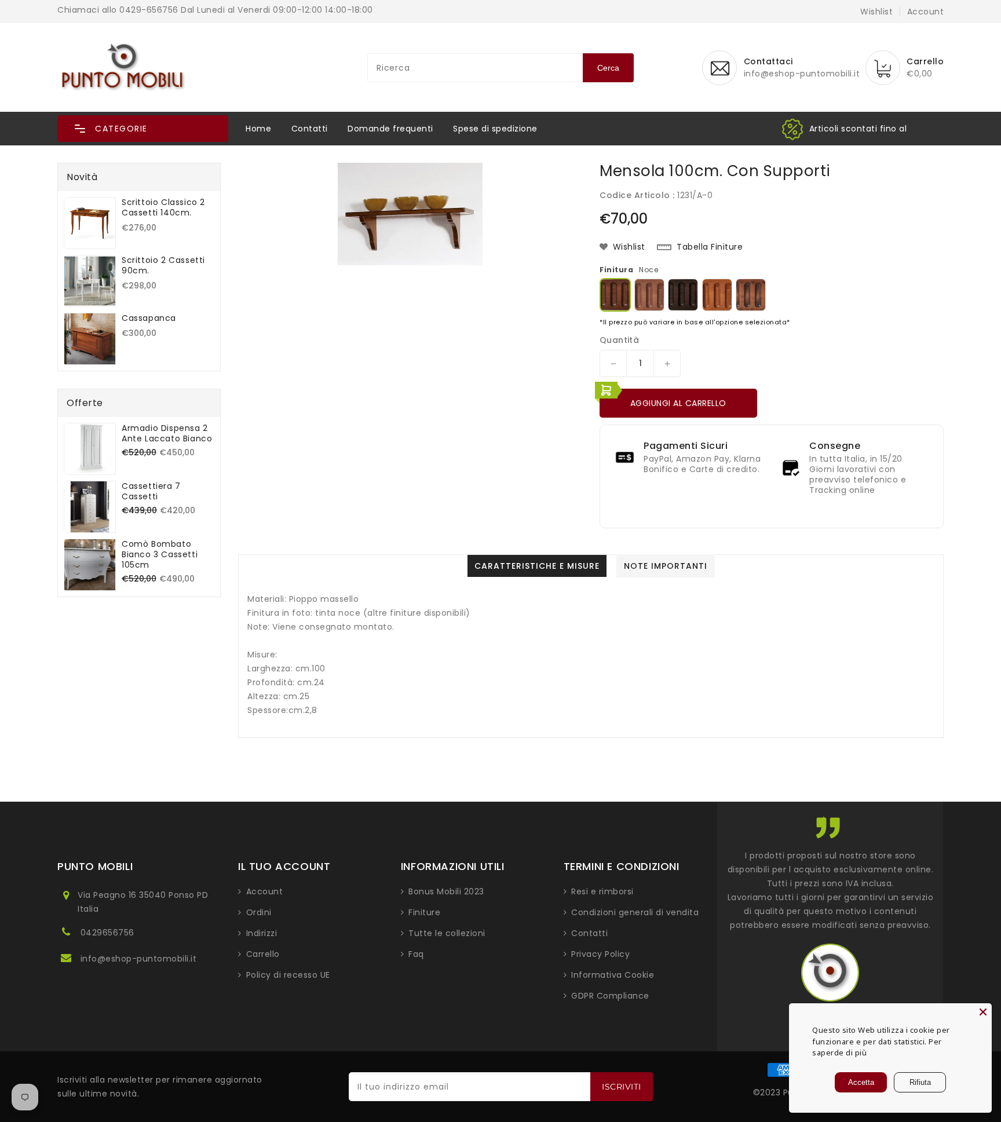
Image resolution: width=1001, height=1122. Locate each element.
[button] (142, 128)
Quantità (619, 340)
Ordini (259, 912)
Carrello (263, 954)
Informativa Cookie (612, 975)
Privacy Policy (600, 954)
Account (264, 891)
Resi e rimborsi (602, 891)
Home (258, 128)
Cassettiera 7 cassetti (151, 491)
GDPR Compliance (610, 996)
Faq (416, 954)
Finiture (424, 912)
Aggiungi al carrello (678, 403)
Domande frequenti (390, 128)
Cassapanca (149, 318)
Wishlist (876, 11)
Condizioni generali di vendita (635, 912)
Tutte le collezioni (446, 933)
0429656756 (107, 932)
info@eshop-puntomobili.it (139, 958)
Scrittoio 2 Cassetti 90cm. (163, 265)
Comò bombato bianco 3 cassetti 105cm (160, 554)
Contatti (309, 128)
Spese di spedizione (495, 128)
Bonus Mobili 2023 (446, 891)
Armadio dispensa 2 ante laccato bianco (167, 433)
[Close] (983, 1012)
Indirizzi (261, 933)
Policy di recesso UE (288, 975)
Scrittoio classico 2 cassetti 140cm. (163, 207)
